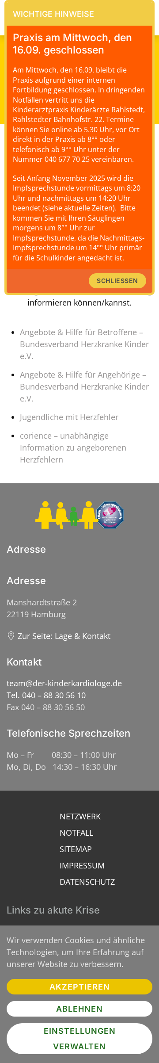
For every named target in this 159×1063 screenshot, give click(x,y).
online (61, 129)
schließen (117, 280)
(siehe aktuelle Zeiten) (78, 208)
